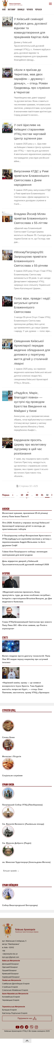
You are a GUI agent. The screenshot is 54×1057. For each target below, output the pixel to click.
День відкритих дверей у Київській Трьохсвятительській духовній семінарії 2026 (25, 563)
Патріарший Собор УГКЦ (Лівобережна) (22, 805)
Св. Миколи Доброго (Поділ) (16, 843)
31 (42, 495)
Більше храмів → (11, 871)
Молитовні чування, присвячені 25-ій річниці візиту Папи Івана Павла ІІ (25, 515)
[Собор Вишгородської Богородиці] (27, 894)
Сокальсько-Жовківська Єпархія (15, 990)
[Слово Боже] (27, 726)
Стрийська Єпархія (10, 987)
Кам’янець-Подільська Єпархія (14, 1013)
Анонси (5, 508)
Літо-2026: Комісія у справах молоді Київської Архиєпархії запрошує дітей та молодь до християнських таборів (25, 525)
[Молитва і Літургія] (27, 745)
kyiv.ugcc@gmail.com (10, 957)
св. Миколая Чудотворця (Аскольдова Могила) (26, 862)
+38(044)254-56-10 (10, 954)
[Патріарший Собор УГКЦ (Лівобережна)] (27, 793)
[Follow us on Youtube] (17, 1027)
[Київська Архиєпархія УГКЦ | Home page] (13, 4)
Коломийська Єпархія (11, 997)
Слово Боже (8, 737)
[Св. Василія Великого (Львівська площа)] (27, 812)
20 (27, 495)
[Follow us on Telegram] (26, 1027)
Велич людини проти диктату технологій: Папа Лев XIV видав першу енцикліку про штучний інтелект (26, 659)
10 (22, 495)
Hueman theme (41, 1048)
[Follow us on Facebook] (22, 1027)
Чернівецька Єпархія (10, 1000)
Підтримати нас (25, 1018)
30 (37, 495)
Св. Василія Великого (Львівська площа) (23, 824)
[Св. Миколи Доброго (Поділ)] (27, 832)
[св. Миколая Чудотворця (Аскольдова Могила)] (27, 851)
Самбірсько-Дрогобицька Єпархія (16, 984)
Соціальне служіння (12, 775)
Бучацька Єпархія (9, 1010)
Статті (5, 637)
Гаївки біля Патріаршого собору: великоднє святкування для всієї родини (25, 553)
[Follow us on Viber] (31, 1027)
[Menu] (50, 3)
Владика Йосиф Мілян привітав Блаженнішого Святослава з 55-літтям (30, 218)
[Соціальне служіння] (27, 764)
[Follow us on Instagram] (36, 1027)
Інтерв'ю (6, 573)
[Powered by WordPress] (18, 1048)
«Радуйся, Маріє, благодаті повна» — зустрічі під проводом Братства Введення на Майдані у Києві (30, 401)
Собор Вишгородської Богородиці (20, 905)
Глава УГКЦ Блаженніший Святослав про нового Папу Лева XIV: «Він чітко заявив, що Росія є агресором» (27, 625)
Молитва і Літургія (11, 756)
